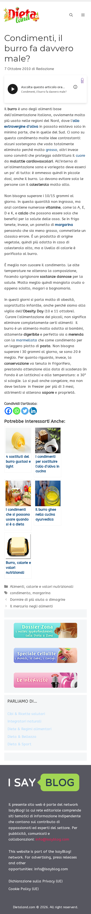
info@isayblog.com (52, 839)
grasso (51, 150)
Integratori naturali (24, 721)
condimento (20, 593)
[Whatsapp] (16, 411)
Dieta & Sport (19, 744)
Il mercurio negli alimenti (31, 606)
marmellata (26, 340)
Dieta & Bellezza (21, 736)
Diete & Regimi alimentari (29, 729)
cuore (80, 155)
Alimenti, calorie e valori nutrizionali (41, 586)
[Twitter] (25, 411)
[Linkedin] (33, 411)
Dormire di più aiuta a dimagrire (37, 599)
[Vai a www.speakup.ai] (82, 80)
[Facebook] (8, 411)
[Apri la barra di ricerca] (71, 15)
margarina (64, 224)
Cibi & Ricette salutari (26, 714)
